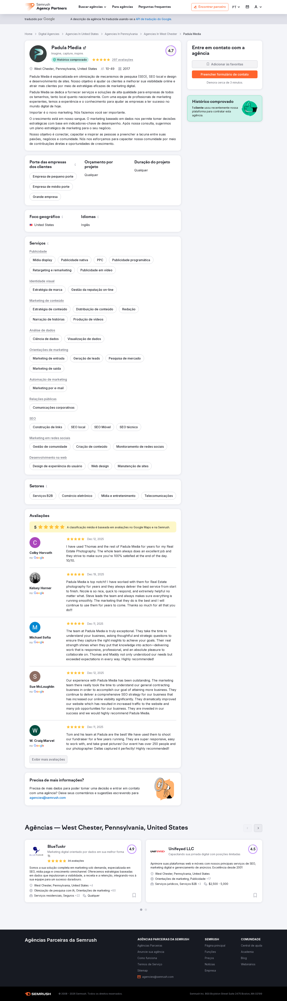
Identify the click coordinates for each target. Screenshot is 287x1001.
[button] (236, 7)
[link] (122, 7)
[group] (143, 867)
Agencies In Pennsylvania (121, 34)
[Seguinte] (258, 828)
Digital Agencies (49, 34)
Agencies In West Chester (160, 34)
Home (28, 34)
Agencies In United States (82, 34)
